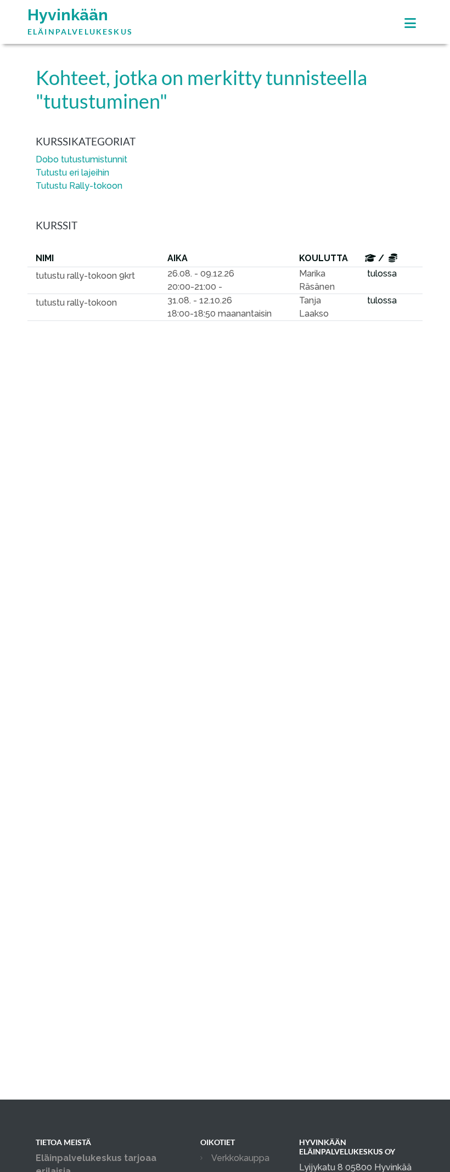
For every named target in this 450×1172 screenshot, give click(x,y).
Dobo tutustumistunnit (81, 159)
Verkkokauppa (240, 1158)
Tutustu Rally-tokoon (79, 186)
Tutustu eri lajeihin (72, 172)
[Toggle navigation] (410, 23)
